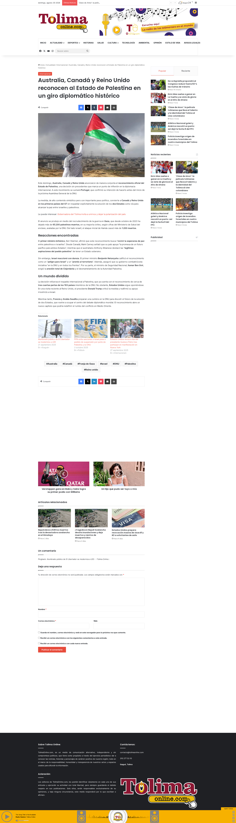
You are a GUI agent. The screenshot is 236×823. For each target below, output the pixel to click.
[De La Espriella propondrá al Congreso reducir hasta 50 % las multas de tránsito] (158, 85)
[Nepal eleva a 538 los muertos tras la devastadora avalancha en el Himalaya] (54, 518)
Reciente (186, 71)
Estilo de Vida (172, 43)
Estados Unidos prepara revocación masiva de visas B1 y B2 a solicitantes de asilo (128, 533)
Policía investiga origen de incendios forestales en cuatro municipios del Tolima (182, 139)
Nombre (42, 609)
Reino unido (91, 369)
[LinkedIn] (94, 381)
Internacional (62, 65)
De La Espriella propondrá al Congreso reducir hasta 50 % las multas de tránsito (182, 84)
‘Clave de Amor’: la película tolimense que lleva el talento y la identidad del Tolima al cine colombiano (121, 3)
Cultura (112, 43)
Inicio (43, 43)
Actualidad (56, 43)
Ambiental (144, 43)
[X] (87, 107)
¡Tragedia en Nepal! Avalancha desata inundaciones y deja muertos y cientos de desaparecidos (90, 534)
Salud (100, 43)
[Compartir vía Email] (107, 107)
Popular (162, 71)
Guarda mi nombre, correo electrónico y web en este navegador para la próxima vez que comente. (83, 632)
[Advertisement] (91, 423)
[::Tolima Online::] (63, 22)
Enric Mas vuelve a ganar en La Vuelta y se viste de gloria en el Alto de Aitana (182, 97)
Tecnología (128, 43)
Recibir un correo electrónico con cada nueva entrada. (64, 643)
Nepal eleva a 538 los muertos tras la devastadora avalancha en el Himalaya (54, 532)
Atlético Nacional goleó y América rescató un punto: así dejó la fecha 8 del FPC (181, 126)
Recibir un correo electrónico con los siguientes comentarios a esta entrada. (73, 638)
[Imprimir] (114, 107)
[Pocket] (101, 107)
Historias (88, 43)
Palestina (131, 363)
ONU (116, 363)
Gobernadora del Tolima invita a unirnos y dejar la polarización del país (91, 214)
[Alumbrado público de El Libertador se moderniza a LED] (54, 328)
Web (95, 621)
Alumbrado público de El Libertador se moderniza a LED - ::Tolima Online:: (78, 559)
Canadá (68, 363)
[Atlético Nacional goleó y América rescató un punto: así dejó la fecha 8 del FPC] (158, 127)
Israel (104, 363)
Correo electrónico (47, 621)
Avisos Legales (192, 43)
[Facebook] (81, 107)
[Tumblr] (94, 107)
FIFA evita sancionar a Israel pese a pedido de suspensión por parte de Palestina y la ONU (90, 342)
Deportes (73, 43)
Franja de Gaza (87, 363)
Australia (52, 363)
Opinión (158, 43)
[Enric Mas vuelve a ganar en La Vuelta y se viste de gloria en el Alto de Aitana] (158, 98)
